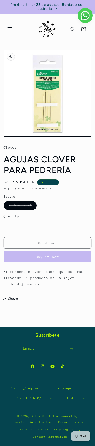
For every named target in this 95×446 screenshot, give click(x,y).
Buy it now (47, 257)
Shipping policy (67, 429)
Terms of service (34, 429)
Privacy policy (70, 422)
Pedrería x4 (23, 206)
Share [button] (13, 298)
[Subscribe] (71, 348)
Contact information (50, 436)
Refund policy (41, 422)
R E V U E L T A (45, 416)
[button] (9, 29)
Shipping (10, 188)
